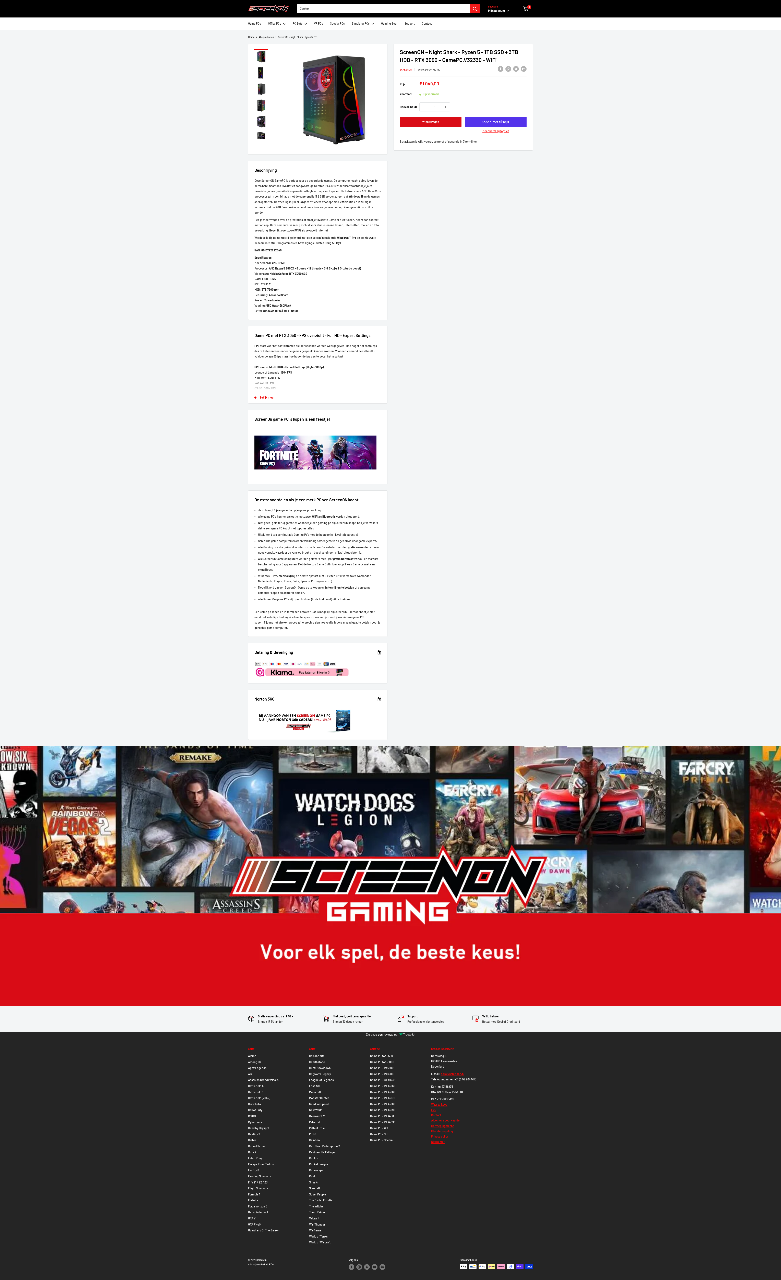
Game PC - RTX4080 (382, 1116)
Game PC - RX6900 (382, 1074)
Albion (252, 1056)
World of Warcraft (320, 1242)
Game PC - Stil (379, 1134)
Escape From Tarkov (261, 1164)
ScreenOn (406, 69)
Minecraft (315, 1092)
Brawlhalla (254, 1104)
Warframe (315, 1230)
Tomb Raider (317, 1212)
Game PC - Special (381, 1140)
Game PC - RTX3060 (382, 1086)
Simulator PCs (361, 23)
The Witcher (317, 1206)
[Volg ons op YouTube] (374, 1267)
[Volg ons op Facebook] (351, 1267)
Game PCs (254, 23)
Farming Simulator (259, 1176)
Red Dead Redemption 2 (324, 1146)
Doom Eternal (256, 1146)
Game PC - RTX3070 (382, 1098)
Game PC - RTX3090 (382, 1110)
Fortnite (253, 1200)
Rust (312, 1176)
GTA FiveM (254, 1224)
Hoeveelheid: (408, 107)
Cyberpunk (255, 1122)
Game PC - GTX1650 (382, 1080)
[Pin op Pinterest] (508, 69)
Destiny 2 (254, 1134)
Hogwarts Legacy (320, 1074)
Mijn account (497, 10)
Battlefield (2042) (259, 1098)
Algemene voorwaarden (446, 1120)
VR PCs (318, 23)
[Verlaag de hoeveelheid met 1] (424, 107)
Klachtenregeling (442, 1131)
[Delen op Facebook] (500, 69)
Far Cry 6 (253, 1170)
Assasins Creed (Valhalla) (263, 1080)
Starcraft (314, 1188)
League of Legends (321, 1080)
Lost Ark (314, 1086)
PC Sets (297, 23)
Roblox (313, 1158)
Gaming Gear (389, 23)
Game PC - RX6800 (382, 1068)
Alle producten (266, 37)
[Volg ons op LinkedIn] (382, 1267)
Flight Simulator (258, 1188)
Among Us (254, 1062)
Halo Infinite (317, 1056)
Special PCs (337, 23)
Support (410, 23)
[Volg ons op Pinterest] (367, 1267)
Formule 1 (254, 1194)
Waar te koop (439, 1104)
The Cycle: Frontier (321, 1200)
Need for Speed (319, 1104)
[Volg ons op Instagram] (359, 1267)
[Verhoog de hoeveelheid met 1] (445, 107)
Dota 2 (252, 1152)
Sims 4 (313, 1182)
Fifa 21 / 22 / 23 (257, 1182)
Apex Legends (257, 1068)
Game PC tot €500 (381, 1056)
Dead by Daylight (258, 1128)
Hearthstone (317, 1062)
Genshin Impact (258, 1212)
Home (251, 37)
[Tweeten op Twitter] (516, 69)
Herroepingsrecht (442, 1126)
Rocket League (318, 1164)
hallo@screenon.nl (452, 1074)
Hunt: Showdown (320, 1068)
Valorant (314, 1218)
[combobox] (383, 8)
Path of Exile (317, 1128)
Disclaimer (438, 1141)
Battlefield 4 (256, 1086)
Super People (317, 1194)
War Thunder (317, 1224)
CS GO (252, 1116)
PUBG (312, 1134)
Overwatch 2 (317, 1116)
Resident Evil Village (322, 1152)
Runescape (316, 1170)
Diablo (252, 1140)
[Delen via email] (524, 69)
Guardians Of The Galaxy (263, 1230)
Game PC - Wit (379, 1128)
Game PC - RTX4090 (382, 1122)
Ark (250, 1074)
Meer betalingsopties (495, 131)
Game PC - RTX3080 (382, 1104)
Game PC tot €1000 (382, 1062)
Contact (427, 23)
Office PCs (274, 23)
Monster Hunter (319, 1098)
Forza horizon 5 (257, 1206)
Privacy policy (439, 1136)
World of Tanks (318, 1236)
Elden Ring (255, 1158)
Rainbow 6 (315, 1140)
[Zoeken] (475, 8)
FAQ (433, 1110)
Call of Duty (255, 1110)
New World (315, 1110)
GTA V (251, 1218)
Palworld (314, 1122)
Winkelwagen (430, 122)
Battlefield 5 (255, 1092)
